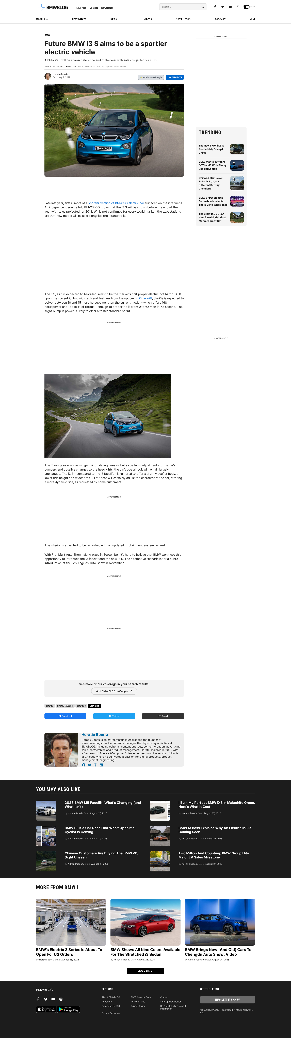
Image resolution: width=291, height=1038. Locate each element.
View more (144, 971)
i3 (75, 66)
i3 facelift (145, 298)
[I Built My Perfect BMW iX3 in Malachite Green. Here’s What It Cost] (160, 802)
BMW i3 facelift (65, 706)
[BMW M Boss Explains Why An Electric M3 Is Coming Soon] (160, 827)
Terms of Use (138, 1001)
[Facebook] (215, 6)
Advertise (81, 8)
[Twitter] (222, 6)
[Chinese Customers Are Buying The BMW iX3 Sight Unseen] (46, 853)
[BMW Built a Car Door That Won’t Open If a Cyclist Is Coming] (46, 827)
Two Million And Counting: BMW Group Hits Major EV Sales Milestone (214, 855)
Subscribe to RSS (111, 1006)
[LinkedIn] (101, 765)
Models (40, 19)
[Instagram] (237, 6)
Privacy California (111, 1013)
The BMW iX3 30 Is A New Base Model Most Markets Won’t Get (212, 217)
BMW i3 (49, 706)
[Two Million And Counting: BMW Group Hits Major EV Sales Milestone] (160, 853)
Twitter (115, 716)
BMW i (47, 35)
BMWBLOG (49, 66)
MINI (252, 19)
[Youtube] (230, 6)
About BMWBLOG (111, 997)
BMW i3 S (81, 706)
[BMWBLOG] (63, 990)
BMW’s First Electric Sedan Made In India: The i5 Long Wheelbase (213, 201)
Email (164, 716)
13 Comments (174, 77)
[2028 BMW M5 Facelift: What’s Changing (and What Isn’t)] (46, 802)
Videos (148, 19)
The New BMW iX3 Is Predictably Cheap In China (211, 149)
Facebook (67, 716)
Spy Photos (183, 19)
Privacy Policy (138, 1006)
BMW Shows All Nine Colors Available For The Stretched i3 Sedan (145, 952)
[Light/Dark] (246, 7)
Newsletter (107, 8)
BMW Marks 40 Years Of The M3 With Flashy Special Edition (213, 165)
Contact (94, 8)
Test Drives (79, 19)
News (113, 19)
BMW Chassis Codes (142, 997)
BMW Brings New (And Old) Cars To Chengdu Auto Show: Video (218, 952)
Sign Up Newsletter (170, 1001)
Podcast (220, 19)
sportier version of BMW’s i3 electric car (116, 203)
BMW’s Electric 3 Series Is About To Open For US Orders (69, 952)
